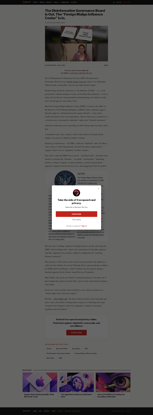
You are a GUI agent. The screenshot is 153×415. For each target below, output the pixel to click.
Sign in (84, 226)
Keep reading (76, 219)
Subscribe (76, 214)
